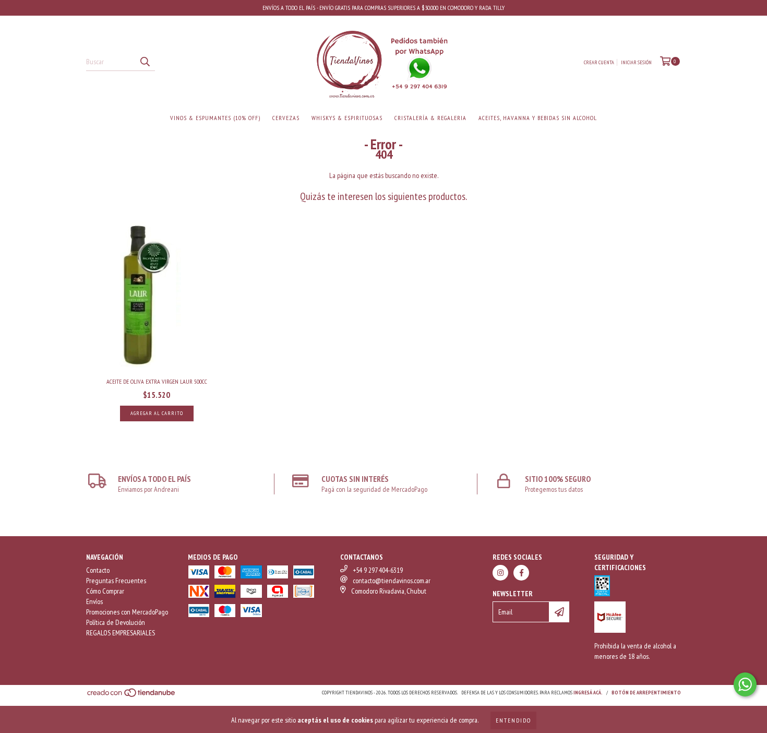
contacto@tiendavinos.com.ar (391, 580)
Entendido (513, 720)
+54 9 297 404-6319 (378, 570)
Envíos (94, 601)
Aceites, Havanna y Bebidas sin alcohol (537, 118)
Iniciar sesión (636, 62)
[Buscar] (144, 61)
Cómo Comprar (105, 591)
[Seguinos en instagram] (500, 573)
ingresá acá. (588, 692)
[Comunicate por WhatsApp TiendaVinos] (745, 684)
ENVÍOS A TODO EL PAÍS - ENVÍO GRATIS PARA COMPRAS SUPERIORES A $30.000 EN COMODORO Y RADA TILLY (383, 7)
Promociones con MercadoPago (127, 612)
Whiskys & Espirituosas (346, 118)
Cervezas (285, 118)
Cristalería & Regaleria (430, 118)
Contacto (98, 570)
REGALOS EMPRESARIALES (120, 632)
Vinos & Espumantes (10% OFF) (215, 118)
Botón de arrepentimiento (646, 692)
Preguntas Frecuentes (116, 580)
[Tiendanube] (131, 696)
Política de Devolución (115, 622)
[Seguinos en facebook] (521, 573)
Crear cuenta (599, 62)
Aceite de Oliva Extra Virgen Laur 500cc (156, 381)
